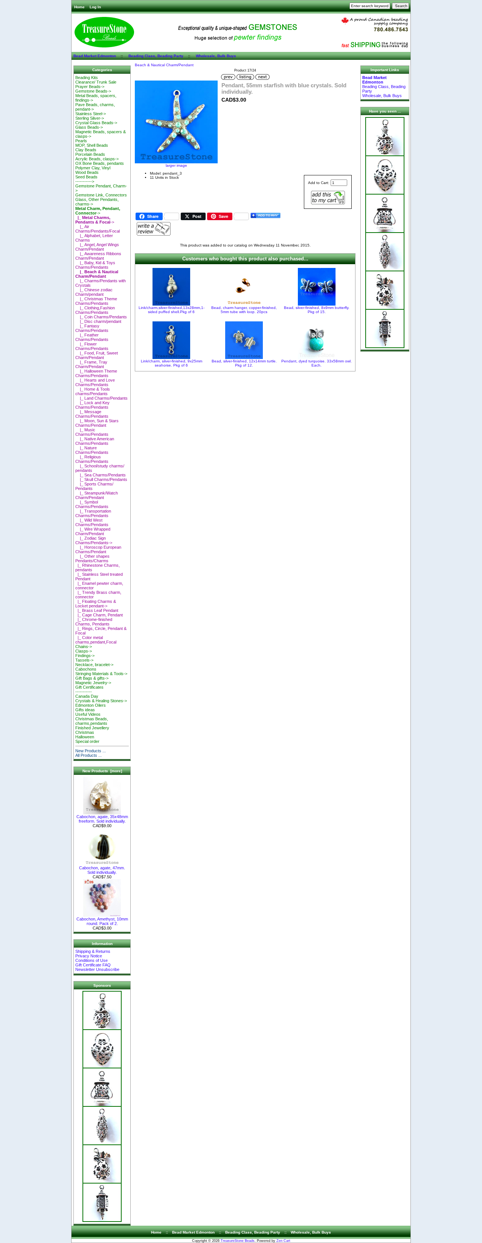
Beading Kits (86, 77)
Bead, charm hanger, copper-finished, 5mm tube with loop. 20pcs (244, 310)
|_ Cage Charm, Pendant (99, 615)
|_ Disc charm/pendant (98, 321)
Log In (95, 7)
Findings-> (85, 655)
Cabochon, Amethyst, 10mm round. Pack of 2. (102, 921)
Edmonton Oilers (90, 705)
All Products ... (88, 755)
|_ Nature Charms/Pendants (91, 450)
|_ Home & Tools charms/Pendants (92, 391)
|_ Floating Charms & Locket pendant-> (95, 603)
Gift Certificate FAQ (93, 965)
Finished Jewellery (92, 728)
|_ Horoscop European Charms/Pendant (98, 549)
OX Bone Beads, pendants (99, 163)
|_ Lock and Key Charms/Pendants (92, 404)
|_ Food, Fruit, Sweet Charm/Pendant (96, 355)
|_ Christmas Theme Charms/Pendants (96, 301)
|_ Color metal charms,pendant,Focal (95, 639)
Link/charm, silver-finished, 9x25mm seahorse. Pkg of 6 (171, 363)
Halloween (84, 737)
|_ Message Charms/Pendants (91, 413)
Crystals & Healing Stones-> (101, 700)
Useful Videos (88, 714)
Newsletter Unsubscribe (97, 969)
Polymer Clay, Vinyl (92, 168)
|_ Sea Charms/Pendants (100, 475)
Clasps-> (83, 651)
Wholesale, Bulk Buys (216, 56)
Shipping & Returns (92, 951)
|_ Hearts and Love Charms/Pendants (95, 382)
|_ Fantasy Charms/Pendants (91, 328)
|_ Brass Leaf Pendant (96, 610)
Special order (87, 741)
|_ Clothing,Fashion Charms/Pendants (95, 310)
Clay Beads (85, 150)
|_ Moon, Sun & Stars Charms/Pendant (97, 423)
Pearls (81, 140)
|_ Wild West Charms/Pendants (91, 522)
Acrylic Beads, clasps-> (97, 159)
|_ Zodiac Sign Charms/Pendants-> (93, 540)
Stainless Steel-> (90, 113)
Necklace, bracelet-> (94, 664)
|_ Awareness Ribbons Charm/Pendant (98, 255)
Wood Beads (87, 172)
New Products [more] (102, 771)
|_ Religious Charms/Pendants (91, 459)
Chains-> (83, 646)
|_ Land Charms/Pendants (101, 398)
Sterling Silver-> (89, 118)
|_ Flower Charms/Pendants (91, 346)
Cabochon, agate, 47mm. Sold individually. (102, 870)
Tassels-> (84, 660)
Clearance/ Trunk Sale (95, 82)
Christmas (84, 732)
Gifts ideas (85, 709)
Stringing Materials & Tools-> (101, 673)
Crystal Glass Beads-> (96, 122)
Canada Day (86, 696)
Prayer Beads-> (89, 86)
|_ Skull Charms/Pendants (101, 479)
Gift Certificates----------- (89, 689)
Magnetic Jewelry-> (93, 682)
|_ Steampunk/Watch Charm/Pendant (96, 495)
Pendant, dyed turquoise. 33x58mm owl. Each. (316, 363)
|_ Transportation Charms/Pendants (93, 513)
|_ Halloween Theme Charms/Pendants (96, 373)
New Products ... (90, 751)
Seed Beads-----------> (86, 179)
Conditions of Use (91, 960)
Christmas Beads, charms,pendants (91, 721)
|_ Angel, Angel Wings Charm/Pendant (97, 246)
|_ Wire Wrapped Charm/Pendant (92, 531)
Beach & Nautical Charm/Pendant (164, 65)
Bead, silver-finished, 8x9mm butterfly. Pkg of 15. (316, 310)
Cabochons (85, 669)
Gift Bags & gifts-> (91, 678)
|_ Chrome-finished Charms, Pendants (93, 621)
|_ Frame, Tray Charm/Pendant (91, 364)
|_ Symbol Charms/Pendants (91, 504)
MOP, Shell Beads (91, 145)
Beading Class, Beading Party (155, 56)
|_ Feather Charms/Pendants (91, 337)
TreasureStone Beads (238, 1241)
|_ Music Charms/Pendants (91, 432)
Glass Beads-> (89, 127)
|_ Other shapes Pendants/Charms (92, 558)
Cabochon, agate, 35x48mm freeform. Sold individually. (102, 818)
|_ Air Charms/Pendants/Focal (97, 228)
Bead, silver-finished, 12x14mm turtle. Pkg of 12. (244, 363)
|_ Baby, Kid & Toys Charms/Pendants (95, 264)
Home (79, 7)
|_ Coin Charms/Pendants (101, 317)
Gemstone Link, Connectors (101, 195)
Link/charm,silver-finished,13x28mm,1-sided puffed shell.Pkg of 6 (171, 310)
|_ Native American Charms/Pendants (94, 441)
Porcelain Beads (90, 154)
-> (97, 210)
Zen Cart (283, 1241)
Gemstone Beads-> (93, 91)
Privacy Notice (88, 956)
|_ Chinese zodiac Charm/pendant (94, 292)
